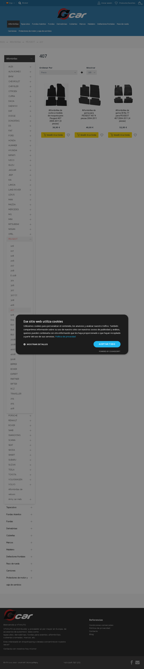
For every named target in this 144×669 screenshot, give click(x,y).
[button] (35, 344)
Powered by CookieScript (109, 351)
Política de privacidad (65, 336)
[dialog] (72, 334)
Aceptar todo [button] (107, 344)
